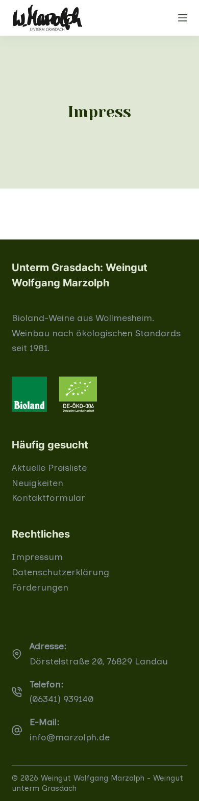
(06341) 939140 (61, 699)
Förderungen (40, 587)
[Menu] (182, 17)
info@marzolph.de (70, 737)
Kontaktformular (48, 497)
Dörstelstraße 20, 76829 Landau (99, 661)
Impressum (37, 557)
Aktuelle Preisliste (49, 467)
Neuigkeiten (37, 483)
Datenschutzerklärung (60, 572)
